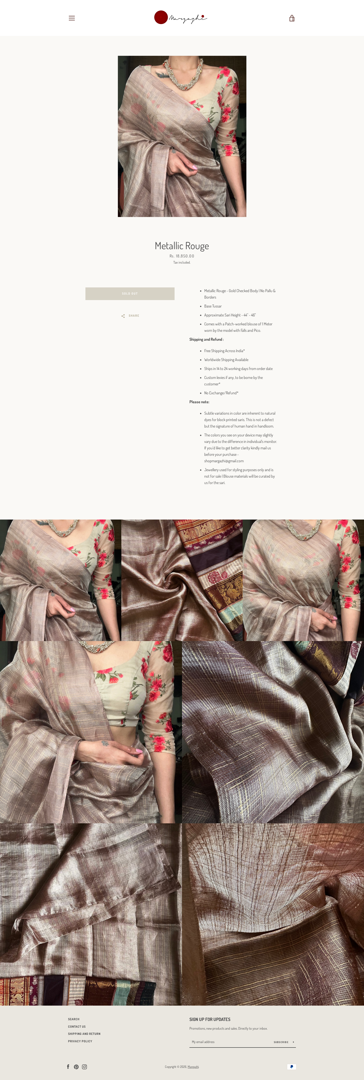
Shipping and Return (84, 1034)
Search (73, 1019)
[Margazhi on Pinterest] (76, 1066)
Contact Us (77, 1026)
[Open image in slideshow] (182, 136)
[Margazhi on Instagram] (84, 1066)
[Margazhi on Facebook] (68, 1066)
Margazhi (193, 1067)
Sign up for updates (209, 1019)
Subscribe (281, 1042)
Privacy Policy (80, 1041)
